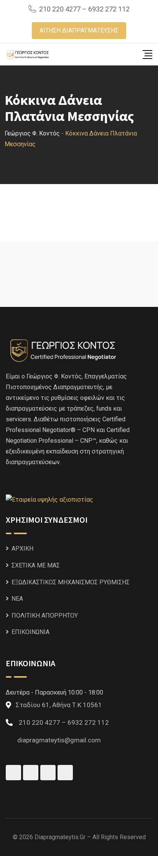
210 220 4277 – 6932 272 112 (84, 9)
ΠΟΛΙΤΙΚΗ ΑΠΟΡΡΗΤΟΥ (45, 615)
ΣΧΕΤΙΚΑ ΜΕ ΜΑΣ (36, 565)
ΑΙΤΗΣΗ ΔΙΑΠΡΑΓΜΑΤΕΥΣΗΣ (79, 30)
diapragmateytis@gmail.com (59, 740)
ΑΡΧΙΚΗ (22, 548)
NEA (17, 598)
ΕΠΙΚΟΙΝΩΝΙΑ (30, 632)
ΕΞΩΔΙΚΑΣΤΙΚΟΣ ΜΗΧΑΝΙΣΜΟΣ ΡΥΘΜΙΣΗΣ (71, 582)
